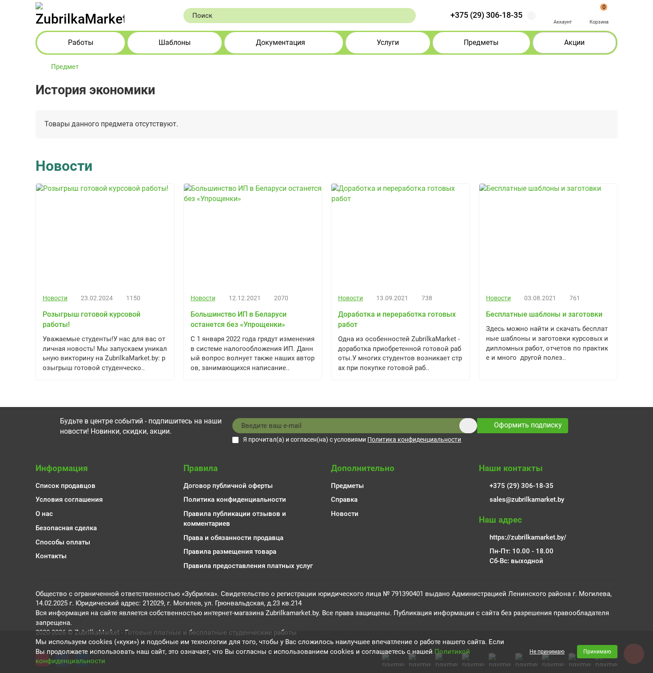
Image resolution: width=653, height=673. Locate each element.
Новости (55, 298)
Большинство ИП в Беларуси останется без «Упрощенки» (239, 319)
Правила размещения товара (229, 552)
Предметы (481, 42)
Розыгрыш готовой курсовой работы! (91, 319)
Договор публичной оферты (228, 486)
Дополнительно (362, 468)
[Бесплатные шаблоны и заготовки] (548, 235)
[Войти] (562, 10)
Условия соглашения (69, 500)
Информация (62, 468)
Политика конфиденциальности (234, 500)
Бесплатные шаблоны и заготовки (544, 314)
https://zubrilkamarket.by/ (528, 537)
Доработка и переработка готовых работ (397, 319)
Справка (344, 500)
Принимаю (597, 652)
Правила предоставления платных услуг (248, 566)
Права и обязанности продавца (233, 538)
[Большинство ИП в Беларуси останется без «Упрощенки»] (253, 235)
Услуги (388, 42)
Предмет (65, 67)
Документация (280, 42)
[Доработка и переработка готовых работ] (400, 235)
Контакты (51, 556)
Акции (574, 42)
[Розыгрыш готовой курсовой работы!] (105, 235)
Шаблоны (175, 42)
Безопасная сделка (66, 528)
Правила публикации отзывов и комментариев (234, 519)
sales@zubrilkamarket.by (527, 500)
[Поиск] (406, 15)
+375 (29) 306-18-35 (486, 15)
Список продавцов (66, 486)
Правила (200, 468)
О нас (44, 514)
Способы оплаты (63, 542)
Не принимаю (547, 652)
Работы (80, 42)
